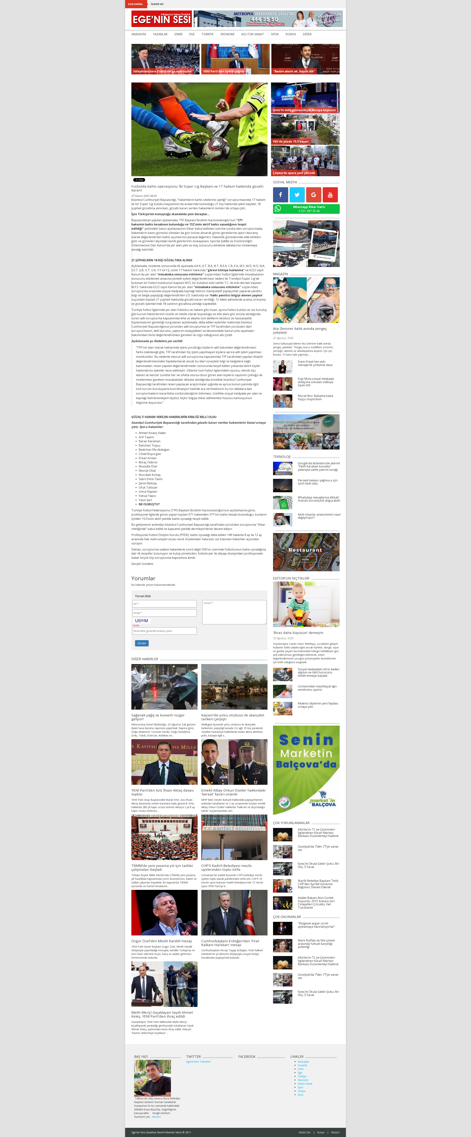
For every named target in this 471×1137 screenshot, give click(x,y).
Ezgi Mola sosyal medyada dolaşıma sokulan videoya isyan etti (316, 382)
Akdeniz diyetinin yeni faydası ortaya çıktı (318, 705)
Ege (300, 1072)
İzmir (301, 1069)
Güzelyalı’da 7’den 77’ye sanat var (318, 848)
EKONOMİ (227, 34)
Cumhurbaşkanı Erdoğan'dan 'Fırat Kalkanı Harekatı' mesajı (230, 943)
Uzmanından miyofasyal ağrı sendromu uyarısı (317, 688)
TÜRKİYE (208, 34)
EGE (192, 34)
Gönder (141, 643)
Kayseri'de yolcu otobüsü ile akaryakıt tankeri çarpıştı (232, 717)
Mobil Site (305, 1132)
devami (156, 1116)
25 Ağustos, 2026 (283, 338)
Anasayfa (303, 1061)
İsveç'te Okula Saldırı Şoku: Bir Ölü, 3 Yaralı (318, 865)
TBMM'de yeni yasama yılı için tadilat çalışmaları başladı (162, 867)
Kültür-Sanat (305, 1083)
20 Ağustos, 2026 (283, 638)
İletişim (335, 1132)
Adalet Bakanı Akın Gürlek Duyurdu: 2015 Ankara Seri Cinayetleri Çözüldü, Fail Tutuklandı (316, 903)
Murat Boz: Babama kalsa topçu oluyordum (315, 397)
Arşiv (300, 1094)
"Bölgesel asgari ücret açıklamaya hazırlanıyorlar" (316, 925)
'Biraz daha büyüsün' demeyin (298, 632)
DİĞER (307, 34)
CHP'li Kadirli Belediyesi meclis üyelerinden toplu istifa (226, 867)
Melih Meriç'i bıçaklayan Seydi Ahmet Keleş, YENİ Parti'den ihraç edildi (162, 1014)
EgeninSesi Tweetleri (198, 1061)
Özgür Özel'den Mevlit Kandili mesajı (161, 941)
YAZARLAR (160, 34)
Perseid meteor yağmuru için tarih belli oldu (317, 482)
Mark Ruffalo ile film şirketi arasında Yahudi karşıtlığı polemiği (316, 943)
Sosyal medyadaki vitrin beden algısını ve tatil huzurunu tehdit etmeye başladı (318, 672)
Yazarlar (302, 1065)
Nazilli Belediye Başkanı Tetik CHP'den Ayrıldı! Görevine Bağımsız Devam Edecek (318, 884)
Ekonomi (303, 1080)
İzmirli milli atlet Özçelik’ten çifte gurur (177, 4)
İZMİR (178, 34)
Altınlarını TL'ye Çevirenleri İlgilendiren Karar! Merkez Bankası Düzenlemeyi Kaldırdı (318, 832)
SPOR (275, 34)
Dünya (301, 1091)
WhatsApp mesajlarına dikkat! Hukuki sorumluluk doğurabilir (319, 499)
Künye (321, 1132)
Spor (300, 1087)
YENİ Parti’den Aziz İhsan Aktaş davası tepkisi (162, 792)
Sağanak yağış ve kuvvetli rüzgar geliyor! (158, 717)
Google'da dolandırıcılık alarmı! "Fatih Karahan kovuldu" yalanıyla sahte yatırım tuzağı (319, 466)
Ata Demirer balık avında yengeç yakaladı (300, 330)
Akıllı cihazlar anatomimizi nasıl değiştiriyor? (319, 516)
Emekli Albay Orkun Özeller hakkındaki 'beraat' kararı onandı (233, 792)
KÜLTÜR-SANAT (252, 34)
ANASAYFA (139, 34)
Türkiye (302, 1076)
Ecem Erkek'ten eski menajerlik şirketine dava (315, 363)
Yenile (135, 625)
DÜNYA (291, 34)
